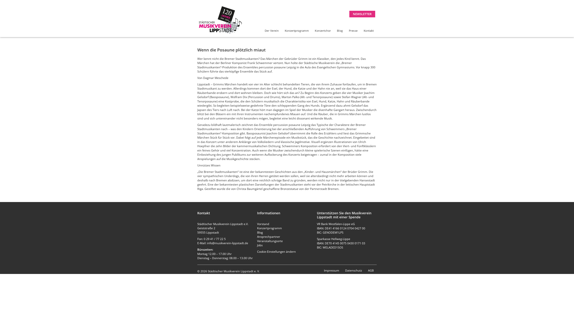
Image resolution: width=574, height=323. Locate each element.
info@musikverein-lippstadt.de (227, 243)
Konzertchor (323, 30)
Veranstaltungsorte (270, 241)
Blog (340, 30)
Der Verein (272, 30)
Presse (353, 30)
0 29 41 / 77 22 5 (215, 239)
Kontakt (369, 30)
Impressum (331, 270)
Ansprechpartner (268, 237)
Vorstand (263, 224)
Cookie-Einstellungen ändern (276, 252)
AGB (371, 270)
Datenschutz (353, 270)
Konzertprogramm (297, 30)
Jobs (260, 245)
